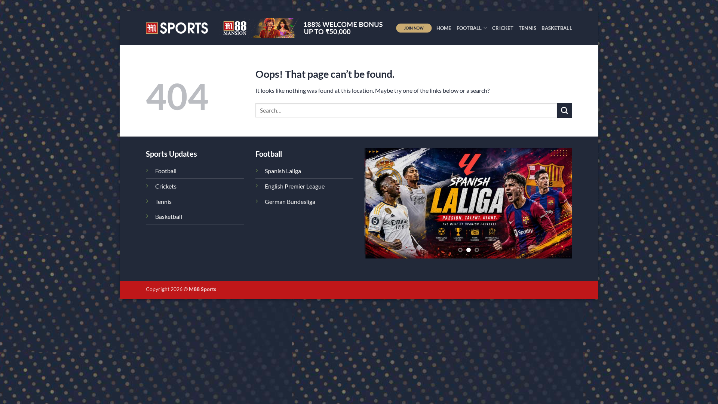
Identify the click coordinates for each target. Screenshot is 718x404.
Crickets (166, 186)
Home (443, 28)
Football (469, 28)
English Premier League (295, 186)
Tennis (528, 28)
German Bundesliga (290, 201)
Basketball (556, 28)
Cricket (502, 28)
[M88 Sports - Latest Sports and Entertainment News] (177, 27)
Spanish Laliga (283, 170)
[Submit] (564, 110)
